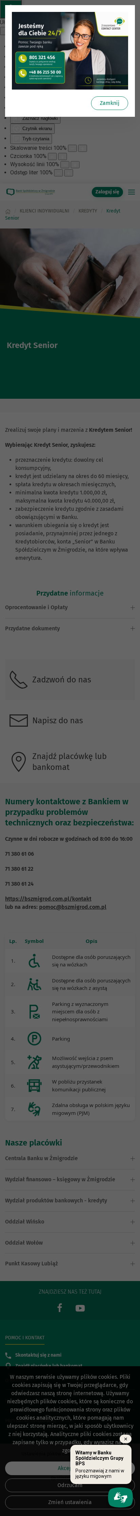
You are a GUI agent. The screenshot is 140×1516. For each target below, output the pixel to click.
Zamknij (109, 103)
